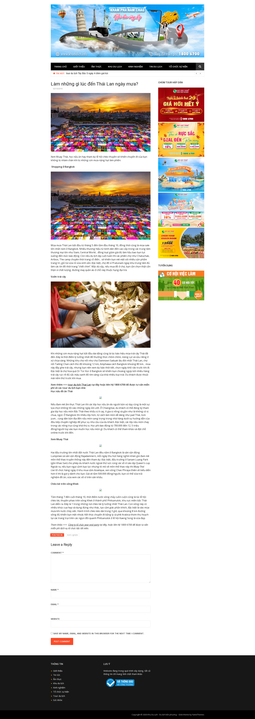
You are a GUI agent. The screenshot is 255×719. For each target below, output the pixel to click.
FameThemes (198, 714)
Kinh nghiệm (135, 66)
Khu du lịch (115, 66)
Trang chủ (60, 66)
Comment (57, 552)
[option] (134, 73)
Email (55, 604)
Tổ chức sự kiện (178, 66)
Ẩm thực (57, 679)
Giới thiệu (79, 66)
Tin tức (56, 674)
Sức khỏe (57, 700)
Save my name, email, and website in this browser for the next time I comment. (98, 633)
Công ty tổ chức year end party (83, 524)
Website (55, 618)
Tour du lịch (59, 695)
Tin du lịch (155, 66)
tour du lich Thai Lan (79, 384)
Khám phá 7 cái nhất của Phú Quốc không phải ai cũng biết (96, 73)
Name (55, 589)
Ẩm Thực (96, 66)
